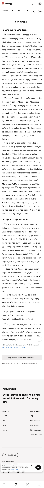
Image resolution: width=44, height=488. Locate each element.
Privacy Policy (14, 469)
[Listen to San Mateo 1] (33, 11)
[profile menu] (38, 4)
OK (38, 467)
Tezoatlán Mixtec (7, 363)
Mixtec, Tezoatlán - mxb (21, 363)
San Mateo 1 (6, 10)
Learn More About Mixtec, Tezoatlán (13, 347)
